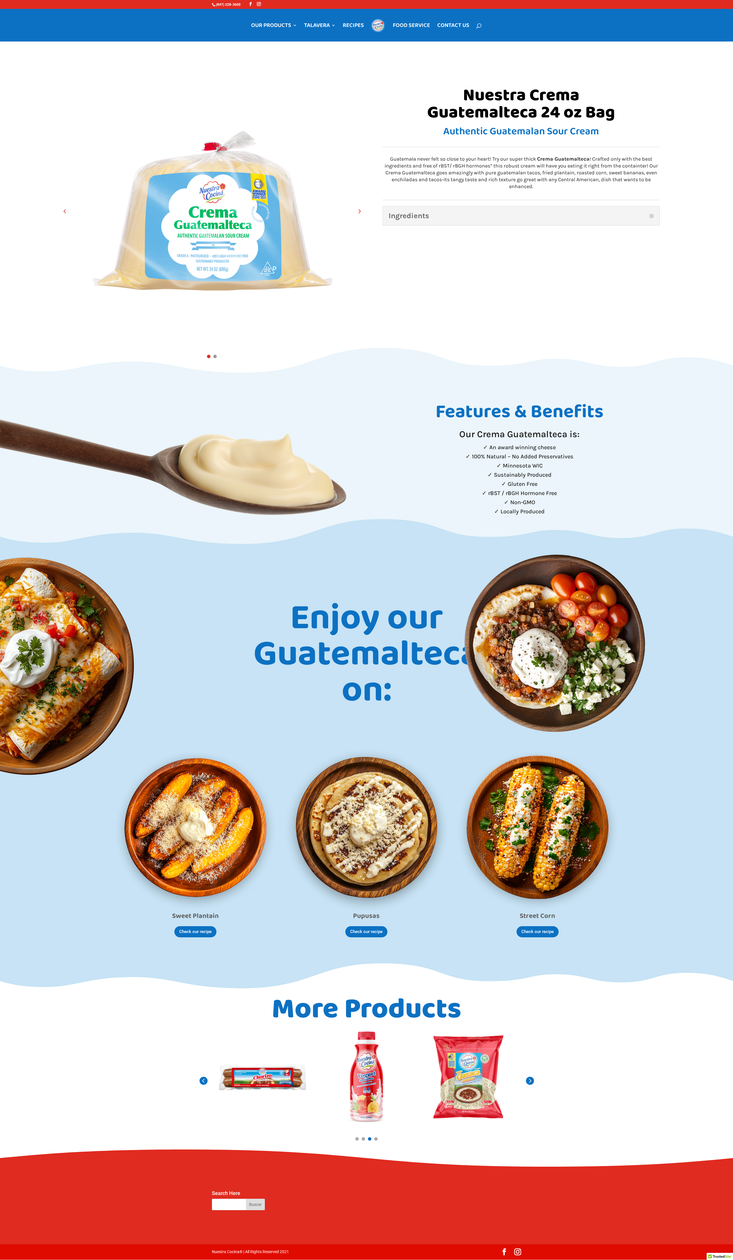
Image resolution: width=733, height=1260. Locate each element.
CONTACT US (453, 26)
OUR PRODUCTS (271, 26)
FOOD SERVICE (411, 26)
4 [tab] (376, 1139)
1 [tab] (208, 356)
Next (355, 211)
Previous (69, 211)
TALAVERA (317, 26)
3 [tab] (369, 1139)
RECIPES (353, 26)
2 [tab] (215, 356)
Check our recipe (195, 931)
